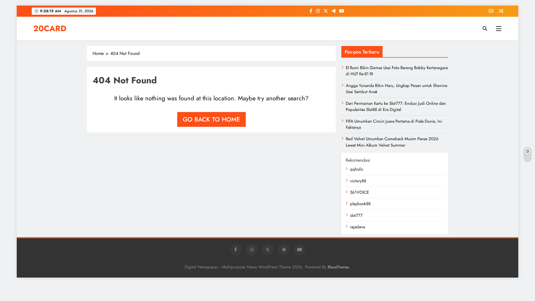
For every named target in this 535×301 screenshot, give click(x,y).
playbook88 (360, 204)
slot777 (356, 215)
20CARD (49, 28)
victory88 (358, 181)
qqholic (356, 169)
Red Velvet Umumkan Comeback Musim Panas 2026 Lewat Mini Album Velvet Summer (392, 142)
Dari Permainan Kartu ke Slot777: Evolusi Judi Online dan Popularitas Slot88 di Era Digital (396, 106)
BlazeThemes (338, 267)
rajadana (357, 227)
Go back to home (211, 119)
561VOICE (359, 192)
